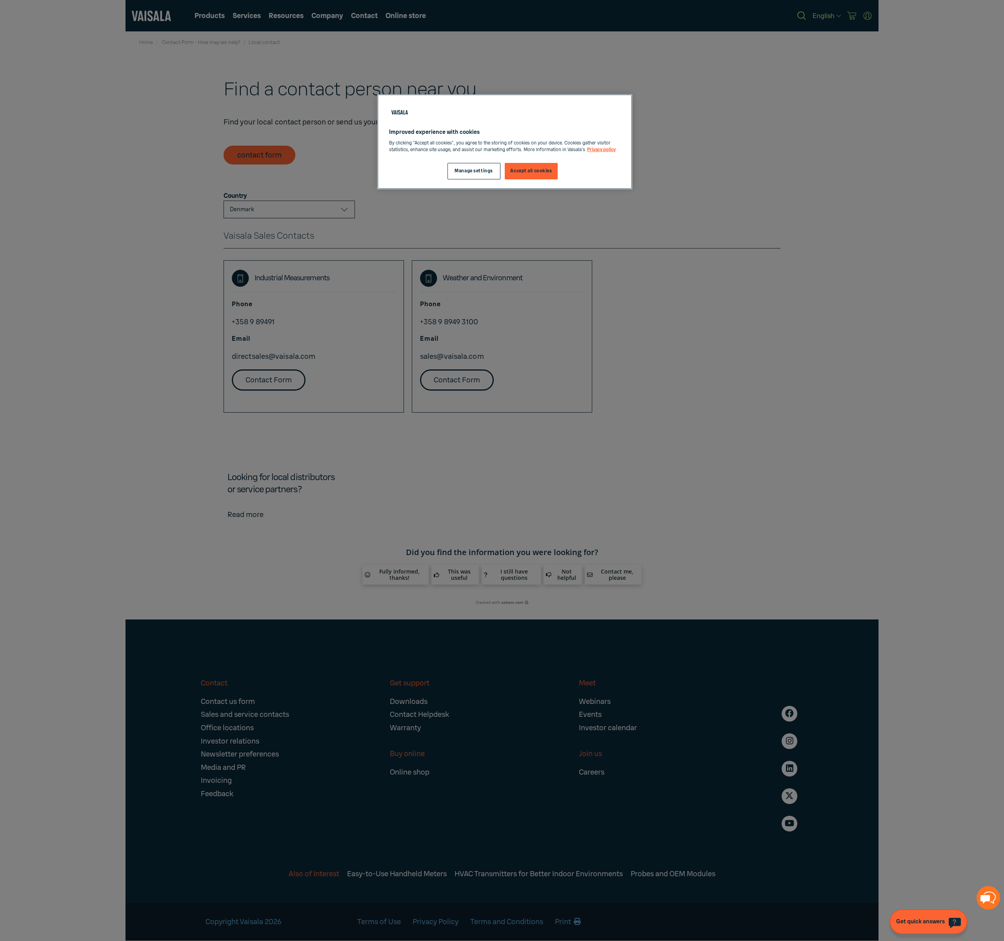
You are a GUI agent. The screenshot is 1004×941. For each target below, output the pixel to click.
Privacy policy (601, 150)
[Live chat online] (988, 898)
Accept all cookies (531, 171)
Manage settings (474, 171)
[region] (504, 142)
